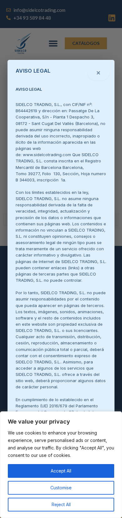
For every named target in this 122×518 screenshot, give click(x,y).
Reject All (61, 504)
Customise (61, 487)
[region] (61, 464)
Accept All (61, 470)
